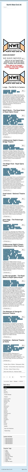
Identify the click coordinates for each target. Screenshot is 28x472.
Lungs (18, 91)
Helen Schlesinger (14, 347)
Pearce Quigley (14, 253)
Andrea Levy (11, 201)
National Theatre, (6, 147)
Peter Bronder (18, 173)
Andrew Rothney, (6, 198)
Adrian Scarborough (7, 321)
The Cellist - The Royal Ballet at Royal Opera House (14, 366)
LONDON (5, 415)
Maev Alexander (18, 228)
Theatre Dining (7, 430)
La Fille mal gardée (6, 284)
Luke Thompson (12, 255)
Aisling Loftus (5, 202)
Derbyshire (6, 410)
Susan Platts (5, 172)
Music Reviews (6, 406)
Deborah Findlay (19, 348)
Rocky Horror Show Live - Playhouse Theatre (12, 371)
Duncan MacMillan (6, 91)
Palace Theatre (8, 459)
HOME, (6, 460)
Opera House (7, 455)
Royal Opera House (6, 117)
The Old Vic (13, 91)
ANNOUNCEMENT (9, 55)
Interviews (5, 391)
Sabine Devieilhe (20, 172)
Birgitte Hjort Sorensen (7, 350)
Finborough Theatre (7, 224)
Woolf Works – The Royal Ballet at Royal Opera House (14, 111)
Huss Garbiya (5, 258)
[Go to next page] (10, 377)
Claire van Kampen (6, 250)
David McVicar (13, 168)
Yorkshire (5, 423)
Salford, (6, 451)
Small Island (5, 201)
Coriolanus (5, 348)
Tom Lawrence (20, 257)
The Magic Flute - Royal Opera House (13, 164)
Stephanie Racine (21, 258)
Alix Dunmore (5, 228)
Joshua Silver (18, 255)
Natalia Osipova (13, 124)
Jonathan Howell (22, 284)
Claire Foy (5, 93)
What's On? (6, 392)
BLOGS (5, 426)
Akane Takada (20, 124)
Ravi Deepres (5, 122)
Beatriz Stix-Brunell (17, 120)
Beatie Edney (18, 202)
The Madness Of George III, (15, 317)
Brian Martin (12, 228)
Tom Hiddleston (12, 348)
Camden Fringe (6, 399)
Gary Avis (5, 120)
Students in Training (7, 398)
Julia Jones (5, 171)
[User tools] (23, 59)
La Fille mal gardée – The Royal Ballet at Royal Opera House (14, 276)
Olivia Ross (5, 255)
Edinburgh (5, 412)
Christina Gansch (6, 175)
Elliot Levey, (5, 346)
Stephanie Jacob (14, 320)
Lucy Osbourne (16, 350)
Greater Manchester (7, 413)
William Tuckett (14, 284)
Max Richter (19, 121)
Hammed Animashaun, (15, 147)
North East (6, 418)
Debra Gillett (14, 321)
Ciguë (16, 122)
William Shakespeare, (14, 345)
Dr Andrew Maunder (16, 227)
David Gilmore (5, 229)
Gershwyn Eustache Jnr (7, 203)
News (5, 390)
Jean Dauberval (21, 285)
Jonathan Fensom (15, 250)
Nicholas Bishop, (6, 319)
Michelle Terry (17, 252)
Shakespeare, (5, 145)
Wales (5, 422)
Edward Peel (19, 254)
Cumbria (5, 409)
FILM (5, 404)
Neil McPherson (15, 224)
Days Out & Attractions (9, 428)
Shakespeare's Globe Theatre (8, 252)
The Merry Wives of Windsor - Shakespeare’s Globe (14, 364)
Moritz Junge (5, 116)
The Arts (5, 424)
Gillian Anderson (6, 121)
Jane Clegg (5, 225)
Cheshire (5, 408)
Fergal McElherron (13, 258)
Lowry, (6, 450)
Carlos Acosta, (13, 280)
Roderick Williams (12, 172)
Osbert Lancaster (6, 285)
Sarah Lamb (10, 120)
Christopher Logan (13, 257)
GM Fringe (6, 402)
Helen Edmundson (13, 199)
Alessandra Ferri (6, 124)
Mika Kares (12, 173)
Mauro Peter (11, 171)
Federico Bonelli (21, 119)
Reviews (6, 396)
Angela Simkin (17, 171)
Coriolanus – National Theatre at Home (13, 341)
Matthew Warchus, (6, 90)
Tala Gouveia (5, 259)
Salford (5, 420)
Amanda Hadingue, (6, 316)
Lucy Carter (12, 122)
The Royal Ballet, (6, 115)
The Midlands (6, 419)
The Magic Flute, (6, 168)
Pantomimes (6, 407)
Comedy (5, 403)
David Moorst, (12, 145)
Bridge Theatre (11, 149)
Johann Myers (15, 203)
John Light (14, 254)
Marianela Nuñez (16, 283)
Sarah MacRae (5, 257)
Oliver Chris (5, 149)
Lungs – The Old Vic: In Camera (14, 87)
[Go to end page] (12, 377)
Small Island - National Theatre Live (14, 194)
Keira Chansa (12, 202)
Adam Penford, (19, 319)
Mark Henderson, (6, 345)
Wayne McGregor (15, 117)
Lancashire (6, 414)
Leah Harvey (17, 201)
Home (5, 387)
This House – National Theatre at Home (11, 369)
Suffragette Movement (7, 227)
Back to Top (24, 469)
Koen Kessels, (13, 115)
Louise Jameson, (15, 316)
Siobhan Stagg (6, 173)
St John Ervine (11, 225)
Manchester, (7, 454)
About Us (5, 389)
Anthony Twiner (14, 285)
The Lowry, (7, 457)
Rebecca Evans (14, 170)
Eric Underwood (13, 119)
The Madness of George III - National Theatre (12, 312)
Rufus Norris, (5, 199)
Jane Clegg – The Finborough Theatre (13, 220)
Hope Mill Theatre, (8, 461)
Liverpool (5, 417)
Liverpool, (7, 452)
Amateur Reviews (7, 394)
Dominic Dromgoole (7, 253)
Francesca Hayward (13, 116)
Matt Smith (10, 93)
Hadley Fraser (21, 347)
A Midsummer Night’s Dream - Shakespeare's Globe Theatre (13, 245)
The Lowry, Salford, (9, 456)
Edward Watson (6, 119)
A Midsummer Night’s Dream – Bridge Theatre (13, 141)
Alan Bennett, (5, 317)
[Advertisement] (14, 24)
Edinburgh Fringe (7, 401)
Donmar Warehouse (6, 351)
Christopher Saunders (7, 283)
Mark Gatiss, (13, 319)
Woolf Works (13, 121)
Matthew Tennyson (6, 254)
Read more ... (7, 107)
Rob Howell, (13, 90)
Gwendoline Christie (19, 149)
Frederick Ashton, (6, 281)
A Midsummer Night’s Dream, (8, 146)
